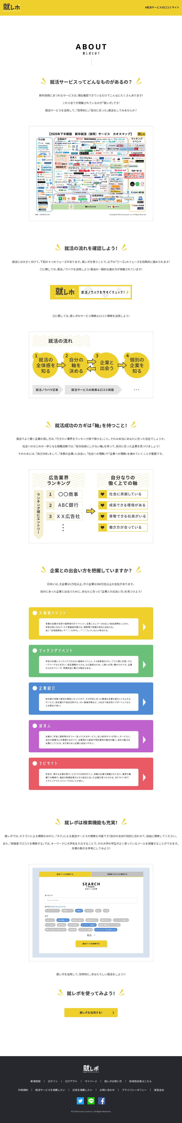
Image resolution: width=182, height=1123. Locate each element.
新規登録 (36, 1081)
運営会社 (159, 1090)
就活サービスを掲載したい (50, 1090)
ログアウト (71, 1081)
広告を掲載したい (82, 1090)
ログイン (53, 1081)
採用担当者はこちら (140, 1081)
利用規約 (23, 1090)
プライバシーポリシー (134, 1090)
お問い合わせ (107, 1090)
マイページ (91, 1081)
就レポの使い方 (113, 1081)
